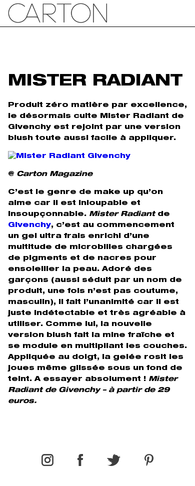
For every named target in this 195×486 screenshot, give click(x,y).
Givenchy (29, 225)
